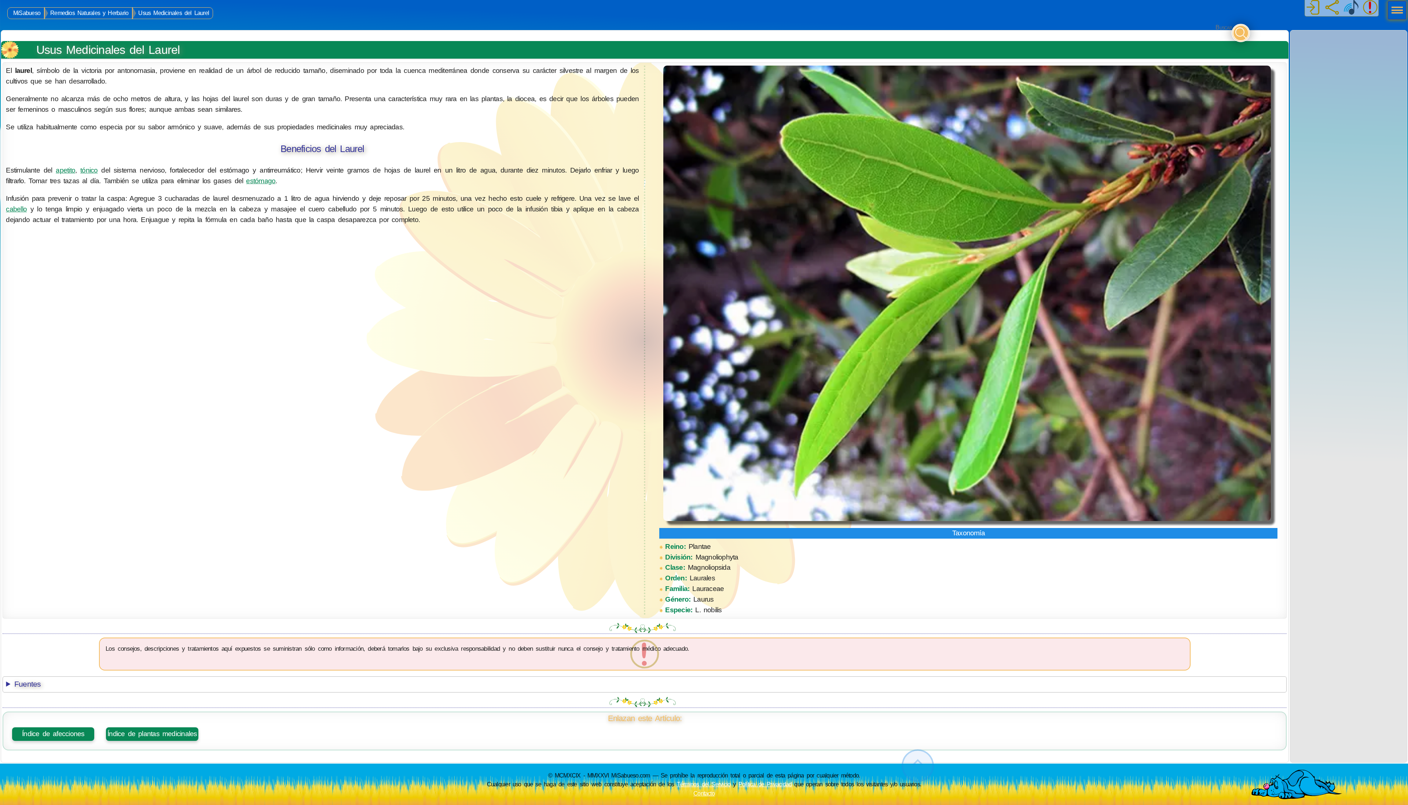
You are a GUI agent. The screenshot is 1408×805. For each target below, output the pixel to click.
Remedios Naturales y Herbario (89, 13)
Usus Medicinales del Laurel (173, 13)
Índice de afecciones (53, 734)
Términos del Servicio (704, 784)
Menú (1394, 11)
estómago (260, 181)
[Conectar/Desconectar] (1313, 8)
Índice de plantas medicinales (152, 734)
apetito (65, 170)
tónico (89, 170)
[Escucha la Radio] (1351, 8)
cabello (16, 209)
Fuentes (27, 684)
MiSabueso (26, 13)
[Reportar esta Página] (1370, 8)
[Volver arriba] (918, 765)
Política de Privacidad (765, 784)
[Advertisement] (1348, 76)
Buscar (1224, 27)
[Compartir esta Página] (1332, 8)
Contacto (704, 793)
